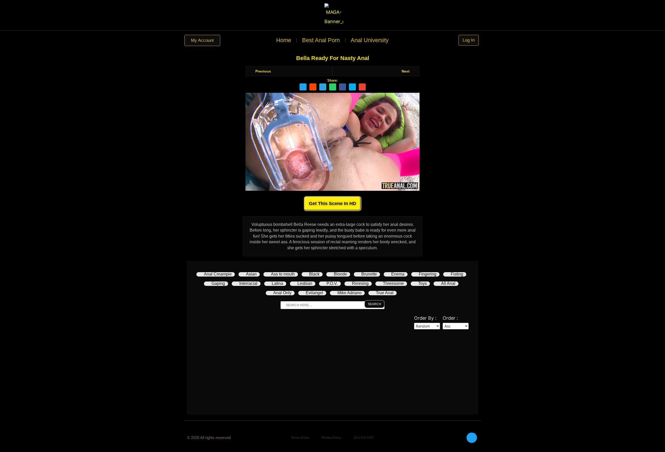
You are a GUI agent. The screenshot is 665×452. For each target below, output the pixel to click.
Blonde (340, 274)
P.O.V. (332, 283)
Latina (277, 283)
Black (314, 274)
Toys (422, 283)
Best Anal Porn (321, 40)
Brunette (369, 274)
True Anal (385, 293)
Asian (251, 274)
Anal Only (282, 293)
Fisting (457, 274)
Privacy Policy (331, 438)
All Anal (448, 283)
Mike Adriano (349, 293)
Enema (397, 274)
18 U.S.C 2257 (364, 438)
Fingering (427, 274)
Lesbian (304, 283)
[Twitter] (472, 438)
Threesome (393, 283)
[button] (303, 86)
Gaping (218, 283)
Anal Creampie (218, 274)
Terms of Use (300, 438)
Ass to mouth (283, 274)
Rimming (360, 283)
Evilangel (314, 293)
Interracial (248, 283)
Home (283, 40)
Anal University (370, 40)
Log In (468, 40)
